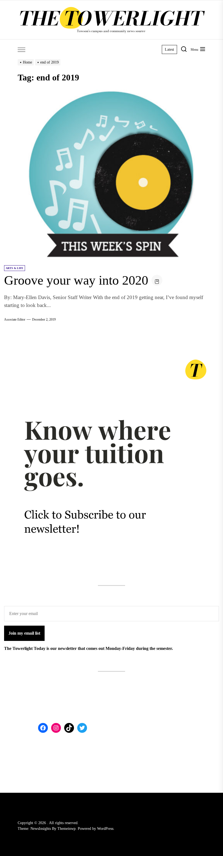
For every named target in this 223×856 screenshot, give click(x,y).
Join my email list (24, 633)
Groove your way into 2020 (76, 280)
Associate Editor (14, 319)
